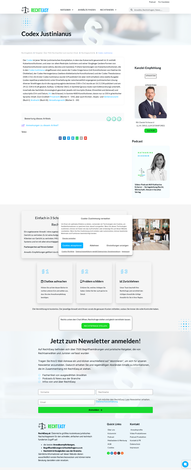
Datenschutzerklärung (107, 401)
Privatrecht (55, 96)
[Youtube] (115, 453)
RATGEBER (65, 9)
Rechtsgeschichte (88, 53)
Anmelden (95, 410)
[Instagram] (118, 453)
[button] (60, 138)
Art (49, 93)
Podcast (152, 2)
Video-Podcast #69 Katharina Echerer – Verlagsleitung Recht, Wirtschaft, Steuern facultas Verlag (149, 188)
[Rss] (122, 453)
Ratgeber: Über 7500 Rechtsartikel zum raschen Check (56, 53)
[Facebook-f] (108, 453)
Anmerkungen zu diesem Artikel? (42, 125)
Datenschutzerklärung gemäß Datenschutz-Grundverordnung (98, 251)
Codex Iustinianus (37, 70)
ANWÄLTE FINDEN (87, 9)
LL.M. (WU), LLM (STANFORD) (151, 125)
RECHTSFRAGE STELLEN (95, 326)
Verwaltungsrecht (57, 100)
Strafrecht (35, 100)
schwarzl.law (150, 85)
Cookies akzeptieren (72, 245)
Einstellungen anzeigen (118, 245)
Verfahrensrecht (111, 96)
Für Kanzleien (163, 2)
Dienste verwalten (69, 238)
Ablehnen (94, 245)
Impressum (126, 251)
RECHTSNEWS (107, 9)
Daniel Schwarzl (146, 122)
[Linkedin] (111, 453)
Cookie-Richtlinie (68, 251)
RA (137, 122)
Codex (29, 60)
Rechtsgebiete (27, 53)
